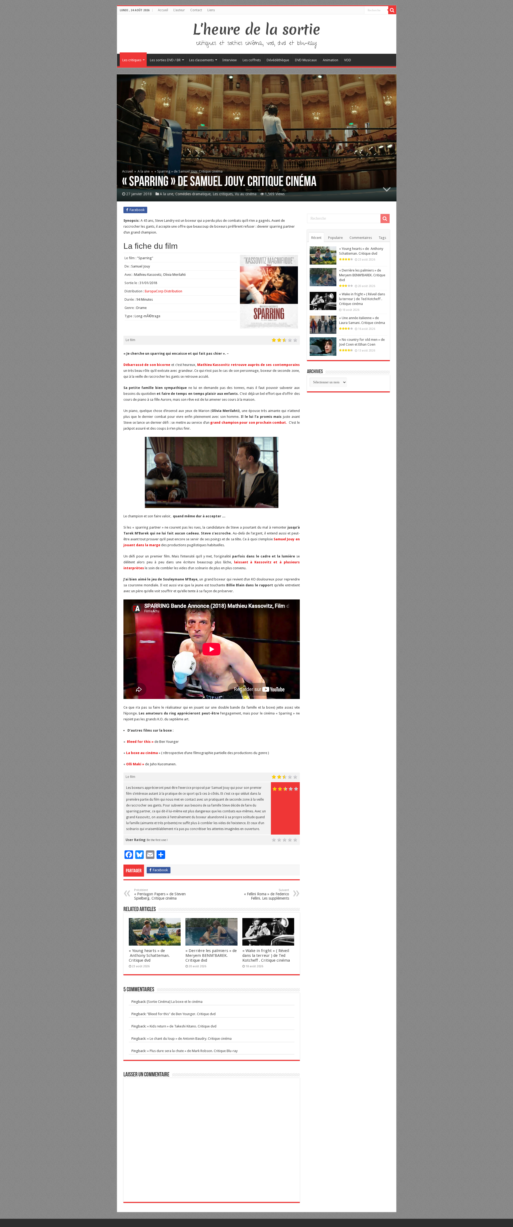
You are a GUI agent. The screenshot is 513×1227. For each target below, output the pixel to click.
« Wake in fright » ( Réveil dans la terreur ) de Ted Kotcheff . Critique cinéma (266, 955)
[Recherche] (392, 10)
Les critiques (131, 60)
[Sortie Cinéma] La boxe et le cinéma (175, 1002)
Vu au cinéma (245, 194)
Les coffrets (252, 60)
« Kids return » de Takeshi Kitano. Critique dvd (181, 1026)
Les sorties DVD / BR (165, 60)
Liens (211, 10)
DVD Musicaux (306, 60)
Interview (229, 60)
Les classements (201, 60)
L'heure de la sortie (256, 29)
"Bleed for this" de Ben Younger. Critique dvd (181, 1014)
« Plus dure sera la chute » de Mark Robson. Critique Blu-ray (192, 1051)
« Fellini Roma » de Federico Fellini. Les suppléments (266, 894)
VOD (347, 60)
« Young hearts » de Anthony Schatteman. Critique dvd (149, 955)
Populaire (335, 238)
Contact (196, 10)
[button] (211, 472)
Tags (382, 238)
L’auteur (179, 10)
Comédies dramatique (193, 194)
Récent (316, 238)
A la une (144, 171)
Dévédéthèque (278, 60)
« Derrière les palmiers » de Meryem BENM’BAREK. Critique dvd (211, 955)
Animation (330, 60)
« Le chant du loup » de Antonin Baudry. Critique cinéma (189, 1039)
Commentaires (360, 238)
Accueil (163, 10)
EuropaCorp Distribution (163, 291)
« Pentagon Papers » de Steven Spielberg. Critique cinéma (160, 894)
